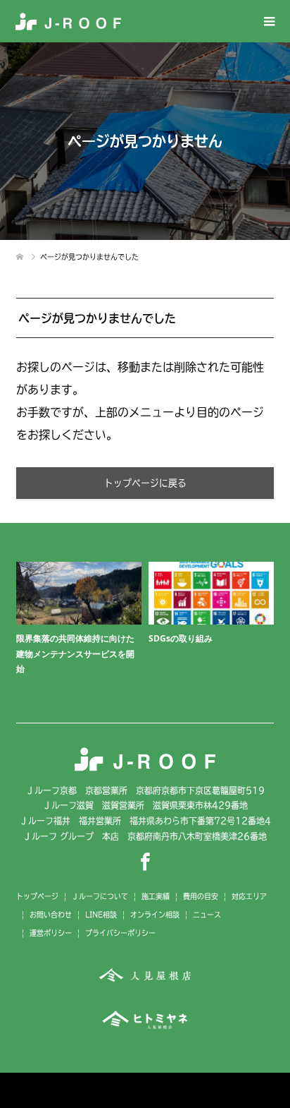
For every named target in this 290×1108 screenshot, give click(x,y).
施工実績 (155, 896)
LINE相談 (101, 914)
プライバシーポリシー (120, 933)
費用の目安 (200, 896)
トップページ (37, 896)
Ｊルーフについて (100, 896)
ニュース (207, 914)
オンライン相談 (154, 914)
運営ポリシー (51, 933)
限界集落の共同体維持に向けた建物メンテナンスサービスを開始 (75, 653)
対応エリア (249, 896)
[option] (148, 629)
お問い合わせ (51, 914)
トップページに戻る (145, 483)
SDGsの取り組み (181, 638)
